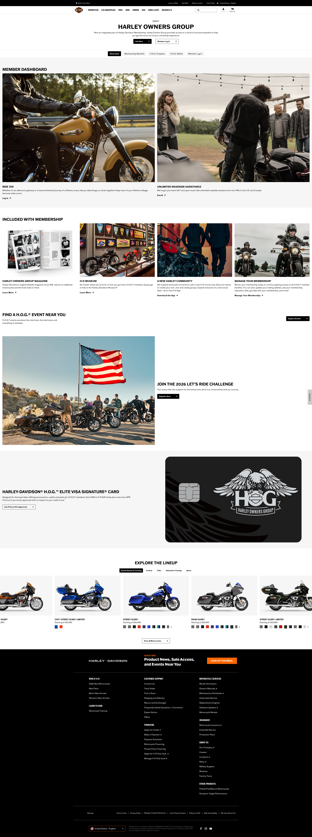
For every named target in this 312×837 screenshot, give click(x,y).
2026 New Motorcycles (99, 684)
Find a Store (150, 693)
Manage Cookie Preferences (155, 813)
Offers (147, 717)
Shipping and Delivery (154, 698)
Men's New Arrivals (97, 693)
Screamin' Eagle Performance (213, 793)
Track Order (210, 3)
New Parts (93, 688)
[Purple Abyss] (144, 626)
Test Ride (185, 3)
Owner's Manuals (207, 688)
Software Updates (207, 707)
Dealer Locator (197, 3)
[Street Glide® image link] (156, 596)
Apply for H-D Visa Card (155, 753)
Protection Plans (207, 734)
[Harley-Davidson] (114, 661)
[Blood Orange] (139, 626)
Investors (203, 757)
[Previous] (4, 602)
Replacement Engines (209, 703)
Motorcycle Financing (154, 744)
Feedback (310, 397)
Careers (203, 752)
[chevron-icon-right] (171, 627)
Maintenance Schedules (210, 693)
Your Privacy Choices (178, 813)
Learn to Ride (173, 3)
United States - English (228, 3)
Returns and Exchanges (155, 703)
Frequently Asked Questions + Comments (163, 707)
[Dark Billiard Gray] (124, 626)
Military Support (206, 766)
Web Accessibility (210, 813)
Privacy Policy (135, 813)
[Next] (307, 602)
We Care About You (228, 813)
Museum (203, 771)
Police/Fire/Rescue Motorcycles (214, 789)
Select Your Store (84, 3)
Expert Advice (150, 712)
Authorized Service (208, 698)
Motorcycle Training (98, 711)
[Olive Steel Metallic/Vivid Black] (153, 626)
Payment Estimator (153, 739)
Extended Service (207, 730)
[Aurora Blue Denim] (148, 626)
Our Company (205, 747)
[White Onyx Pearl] (270, 626)
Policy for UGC (194, 813)
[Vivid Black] (134, 626)
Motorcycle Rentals (208, 712)
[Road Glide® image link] (224, 596)
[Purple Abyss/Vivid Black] (290, 626)
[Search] (206, 10)
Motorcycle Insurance (209, 725)
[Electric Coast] (56, 626)
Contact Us (149, 684)
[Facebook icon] (201, 828)
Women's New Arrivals (99, 698)
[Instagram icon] (205, 828)
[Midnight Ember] (163, 626)
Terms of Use (122, 813)
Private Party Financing (155, 749)
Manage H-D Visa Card (154, 758)
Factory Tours (205, 776)
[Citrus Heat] (61, 626)
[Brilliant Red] (280, 626)
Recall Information (208, 684)
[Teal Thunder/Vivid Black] (158, 626)
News (201, 761)
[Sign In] (223, 10)
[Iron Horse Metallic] (275, 626)
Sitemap (90, 813)
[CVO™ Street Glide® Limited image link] (88, 596)
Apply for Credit (151, 730)
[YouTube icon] (210, 828)
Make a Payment (152, 734)
